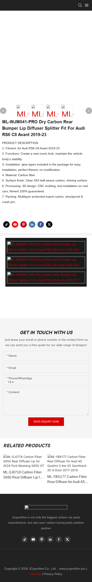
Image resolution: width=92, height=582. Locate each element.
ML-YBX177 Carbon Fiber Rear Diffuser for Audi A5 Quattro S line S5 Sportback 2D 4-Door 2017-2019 (67, 479)
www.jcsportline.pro (72, 568)
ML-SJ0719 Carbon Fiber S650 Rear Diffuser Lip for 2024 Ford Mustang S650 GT (23, 475)
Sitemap (35, 574)
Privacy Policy (53, 574)
